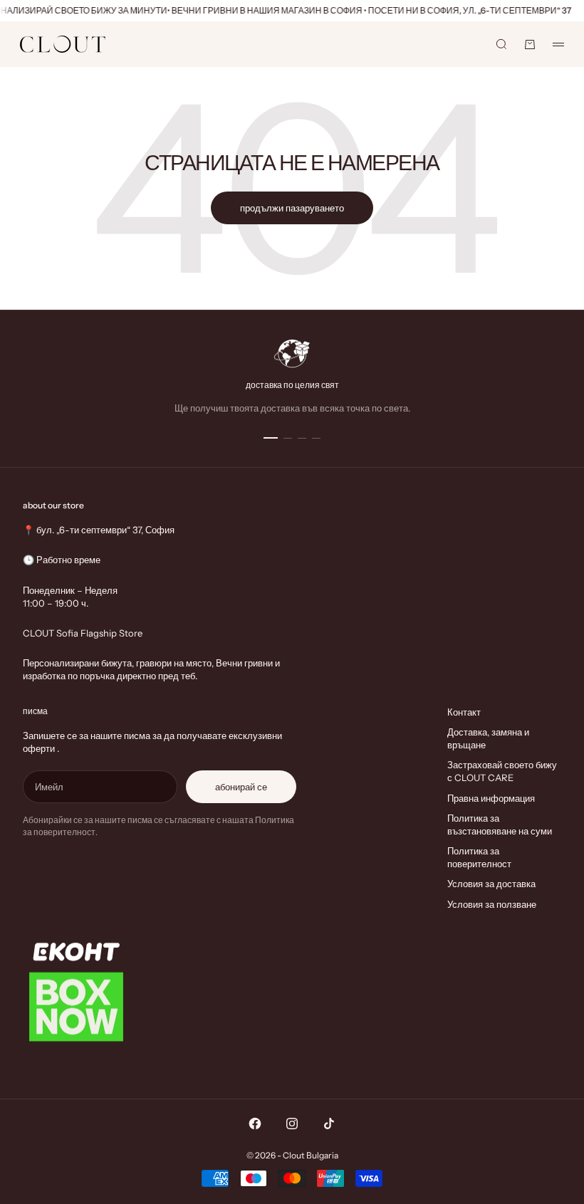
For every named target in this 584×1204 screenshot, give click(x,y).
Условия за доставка (491, 883)
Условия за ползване (491, 904)
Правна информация (491, 798)
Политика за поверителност (479, 857)
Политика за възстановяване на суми (499, 824)
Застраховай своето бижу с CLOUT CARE (502, 771)
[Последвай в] (255, 1123)
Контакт (464, 712)
